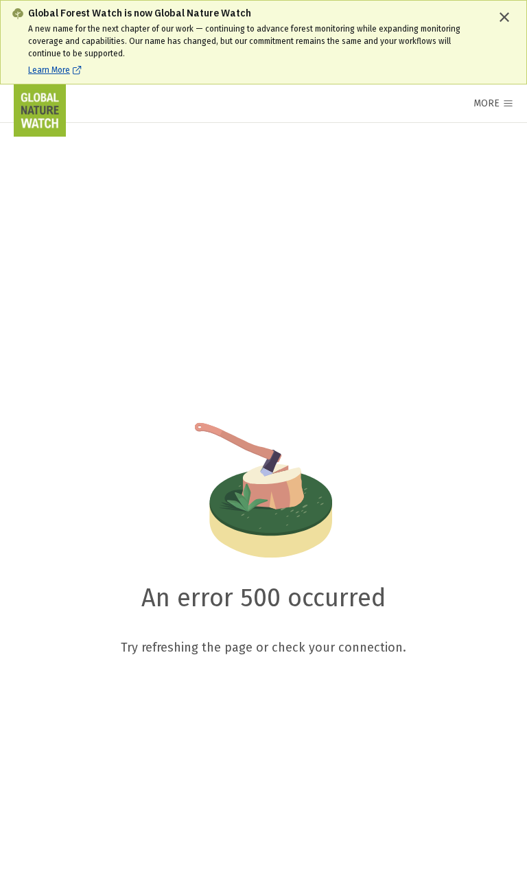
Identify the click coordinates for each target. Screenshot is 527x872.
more (486, 103)
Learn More (49, 70)
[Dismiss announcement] (504, 17)
